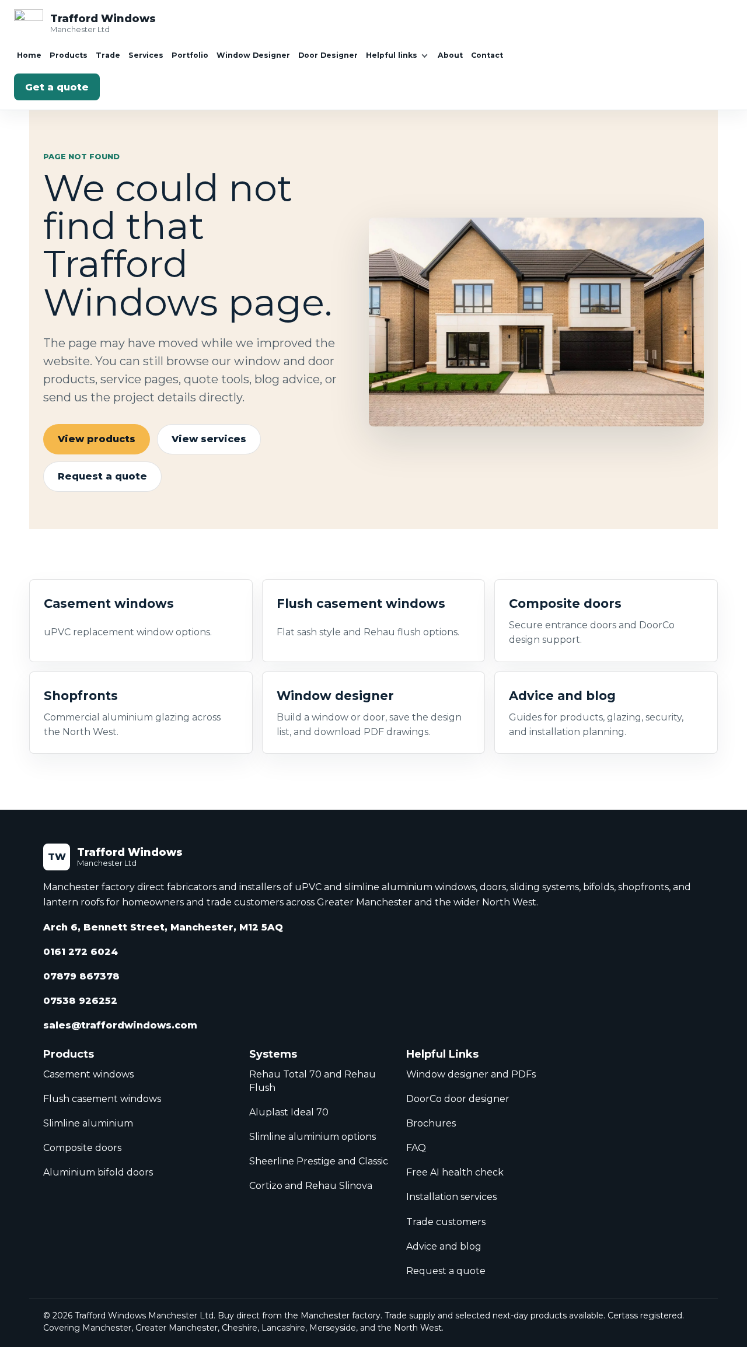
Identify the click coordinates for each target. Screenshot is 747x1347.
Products (69, 55)
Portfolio (190, 55)
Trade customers (446, 1221)
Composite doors (82, 1147)
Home (29, 55)
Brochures (431, 1123)
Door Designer (328, 55)
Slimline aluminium (88, 1123)
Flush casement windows (102, 1098)
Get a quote (57, 87)
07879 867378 (81, 976)
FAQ (416, 1147)
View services (209, 439)
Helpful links (391, 55)
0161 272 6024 (80, 951)
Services (145, 55)
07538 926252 (80, 1000)
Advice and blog (443, 1246)
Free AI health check (455, 1172)
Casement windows (88, 1074)
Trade (108, 55)
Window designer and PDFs (471, 1074)
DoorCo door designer (457, 1098)
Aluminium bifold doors (98, 1172)
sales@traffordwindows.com (120, 1025)
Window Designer (253, 55)
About (450, 55)
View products (96, 439)
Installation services (451, 1196)
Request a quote (102, 476)
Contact (487, 55)
